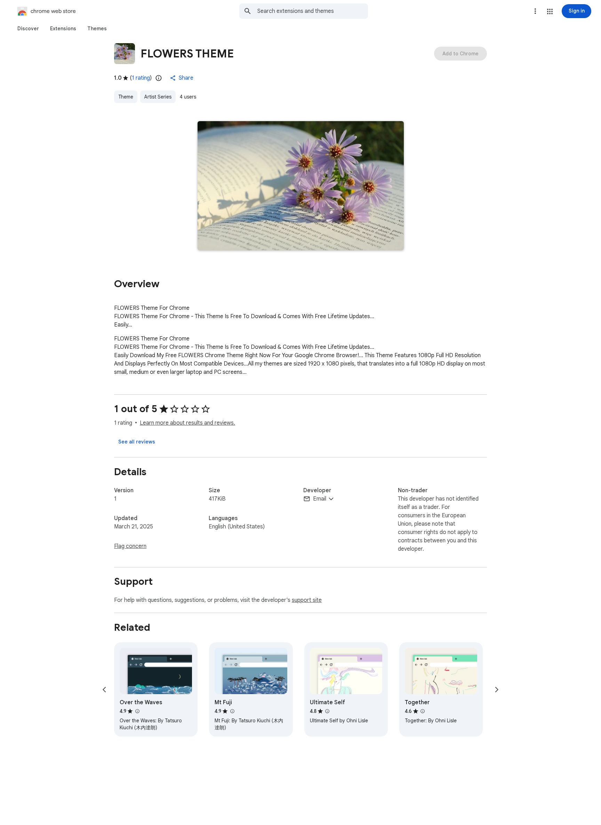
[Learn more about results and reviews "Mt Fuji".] (232, 711)
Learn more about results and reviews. (187, 422)
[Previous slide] (104, 690)
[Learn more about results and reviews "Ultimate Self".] (327, 711)
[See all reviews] (136, 441)
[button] (550, 11)
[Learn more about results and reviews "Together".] (422, 711)
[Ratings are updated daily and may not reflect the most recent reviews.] (159, 78)
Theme (125, 97)
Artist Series (157, 97)
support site (307, 600)
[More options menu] (535, 11)
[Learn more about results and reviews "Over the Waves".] (137, 711)
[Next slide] (497, 690)
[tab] (28, 28)
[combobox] (312, 11)
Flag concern (130, 546)
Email (319, 498)
